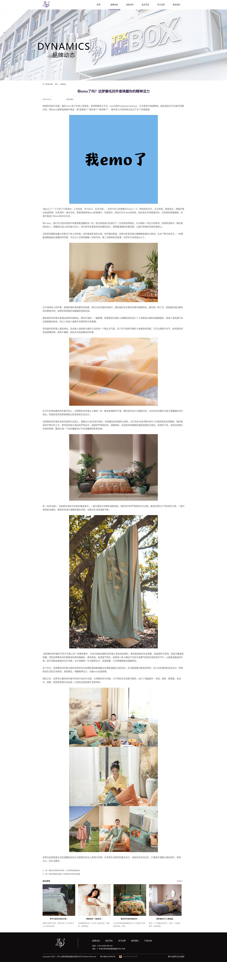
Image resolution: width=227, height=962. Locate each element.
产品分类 (148, 941)
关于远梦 (161, 5)
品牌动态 (114, 5)
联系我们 (176, 5)
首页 (98, 5)
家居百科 (130, 5)
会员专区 (145, 5)
